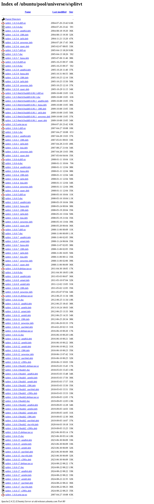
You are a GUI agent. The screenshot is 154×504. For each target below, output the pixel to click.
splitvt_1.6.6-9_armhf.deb (17, 284)
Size (71, 12)
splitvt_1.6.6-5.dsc (14, 198)
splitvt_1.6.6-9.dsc (14, 272)
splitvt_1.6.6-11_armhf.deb (18, 315)
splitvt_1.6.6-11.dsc (14, 299)
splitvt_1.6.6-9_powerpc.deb (18, 292)
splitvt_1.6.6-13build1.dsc (17, 370)
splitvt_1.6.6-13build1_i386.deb (20, 385)
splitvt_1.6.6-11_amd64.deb (18, 303)
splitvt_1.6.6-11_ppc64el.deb (19, 327)
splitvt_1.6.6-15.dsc (14, 436)
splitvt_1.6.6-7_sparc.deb (17, 264)
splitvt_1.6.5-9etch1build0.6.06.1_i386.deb (25, 108)
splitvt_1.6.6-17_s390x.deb (18, 490)
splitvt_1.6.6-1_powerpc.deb (18, 151)
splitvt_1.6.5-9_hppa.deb (17, 73)
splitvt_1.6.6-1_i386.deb (16, 140)
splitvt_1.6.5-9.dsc (14, 66)
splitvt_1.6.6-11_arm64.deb (18, 307)
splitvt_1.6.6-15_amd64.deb (18, 440)
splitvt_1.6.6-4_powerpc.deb (18, 186)
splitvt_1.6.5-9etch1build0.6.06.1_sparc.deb (26, 120)
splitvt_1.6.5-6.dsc (14, 27)
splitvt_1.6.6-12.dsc (14, 335)
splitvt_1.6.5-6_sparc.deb (17, 46)
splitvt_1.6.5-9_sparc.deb (17, 89)
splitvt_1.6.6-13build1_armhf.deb (21, 381)
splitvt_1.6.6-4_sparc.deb (17, 190)
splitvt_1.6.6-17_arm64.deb (18, 475)
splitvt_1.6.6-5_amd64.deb (18, 202)
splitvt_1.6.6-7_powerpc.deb (18, 260)
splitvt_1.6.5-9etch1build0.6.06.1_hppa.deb (26, 105)
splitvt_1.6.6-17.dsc (14, 467)
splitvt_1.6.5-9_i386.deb (16, 77)
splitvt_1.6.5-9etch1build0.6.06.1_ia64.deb (25, 112)
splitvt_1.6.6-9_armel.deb (17, 280)
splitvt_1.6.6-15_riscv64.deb (18, 455)
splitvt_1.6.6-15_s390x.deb (18, 459)
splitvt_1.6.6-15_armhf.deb (18, 448)
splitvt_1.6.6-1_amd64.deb (18, 136)
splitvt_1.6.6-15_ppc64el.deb (19, 451)
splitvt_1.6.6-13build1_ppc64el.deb (22, 389)
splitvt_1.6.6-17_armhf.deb (18, 479)
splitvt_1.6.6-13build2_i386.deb (20, 416)
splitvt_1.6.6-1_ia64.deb (16, 144)
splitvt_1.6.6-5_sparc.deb (17, 225)
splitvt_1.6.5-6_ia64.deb (16, 38)
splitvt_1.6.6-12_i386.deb (17, 350)
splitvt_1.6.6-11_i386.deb (17, 319)
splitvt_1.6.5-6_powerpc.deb (18, 42)
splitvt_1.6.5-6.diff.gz (15, 23)
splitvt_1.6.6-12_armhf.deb (18, 346)
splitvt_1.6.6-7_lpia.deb (16, 257)
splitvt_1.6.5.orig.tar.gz (16, 124)
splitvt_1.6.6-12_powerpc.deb (19, 354)
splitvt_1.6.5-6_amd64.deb (18, 31)
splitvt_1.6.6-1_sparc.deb (17, 155)
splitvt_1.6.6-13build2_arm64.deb (21, 409)
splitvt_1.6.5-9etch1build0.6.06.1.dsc (22, 97)
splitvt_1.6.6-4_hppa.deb (17, 171)
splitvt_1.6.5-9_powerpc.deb (18, 85)
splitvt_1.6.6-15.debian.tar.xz (19, 432)
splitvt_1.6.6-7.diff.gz (15, 229)
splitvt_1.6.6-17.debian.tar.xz (19, 463)
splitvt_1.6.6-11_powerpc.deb (19, 323)
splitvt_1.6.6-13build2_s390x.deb (21, 428)
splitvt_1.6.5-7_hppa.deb (17, 58)
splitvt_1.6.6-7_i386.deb (16, 249)
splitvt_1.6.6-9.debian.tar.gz (18, 268)
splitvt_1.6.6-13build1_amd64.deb (21, 374)
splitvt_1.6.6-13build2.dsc (17, 401)
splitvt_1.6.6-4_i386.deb (16, 175)
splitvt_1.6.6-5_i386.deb (16, 210)
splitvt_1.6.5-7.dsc (14, 54)
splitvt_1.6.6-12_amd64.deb (18, 338)
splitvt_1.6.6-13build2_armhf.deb (21, 413)
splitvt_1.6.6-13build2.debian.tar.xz (22, 397)
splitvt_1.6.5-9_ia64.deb (16, 81)
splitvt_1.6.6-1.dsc (14, 132)
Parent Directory (13, 19)
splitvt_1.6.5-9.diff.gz (15, 62)
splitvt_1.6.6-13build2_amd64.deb (21, 405)
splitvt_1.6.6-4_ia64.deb (16, 179)
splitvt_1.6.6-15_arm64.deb (18, 444)
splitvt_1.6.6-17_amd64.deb (18, 471)
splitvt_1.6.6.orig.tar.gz (16, 494)
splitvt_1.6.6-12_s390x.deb (18, 362)
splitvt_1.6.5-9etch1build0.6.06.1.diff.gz (24, 93)
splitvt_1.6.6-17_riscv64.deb (18, 487)
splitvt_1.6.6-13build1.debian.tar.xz (22, 366)
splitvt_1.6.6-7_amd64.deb (18, 237)
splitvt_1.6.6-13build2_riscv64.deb (21, 424)
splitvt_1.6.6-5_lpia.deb (16, 218)
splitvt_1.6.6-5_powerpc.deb (18, 222)
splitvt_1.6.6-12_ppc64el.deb (19, 358)
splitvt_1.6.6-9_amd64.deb (18, 276)
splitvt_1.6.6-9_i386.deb (16, 288)
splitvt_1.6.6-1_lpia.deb (16, 147)
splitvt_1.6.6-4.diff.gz (15, 159)
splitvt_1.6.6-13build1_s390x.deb (21, 393)
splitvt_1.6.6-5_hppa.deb (17, 206)
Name (28, 12)
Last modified (59, 12)
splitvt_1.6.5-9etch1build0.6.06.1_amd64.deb (26, 101)
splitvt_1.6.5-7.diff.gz (15, 50)
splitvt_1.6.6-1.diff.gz (15, 128)
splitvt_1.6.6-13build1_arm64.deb (21, 377)
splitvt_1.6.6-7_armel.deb (17, 241)
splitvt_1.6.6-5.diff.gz (15, 194)
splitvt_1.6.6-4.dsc (14, 163)
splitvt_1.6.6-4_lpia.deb (16, 183)
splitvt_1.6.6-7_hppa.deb (17, 245)
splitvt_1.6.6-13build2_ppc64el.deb (22, 420)
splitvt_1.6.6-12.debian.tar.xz (19, 331)
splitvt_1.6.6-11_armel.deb (18, 311)
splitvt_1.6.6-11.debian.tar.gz (19, 296)
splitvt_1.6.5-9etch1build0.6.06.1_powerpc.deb (27, 116)
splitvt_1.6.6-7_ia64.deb (16, 253)
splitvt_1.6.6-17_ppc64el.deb (19, 483)
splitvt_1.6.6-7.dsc (14, 233)
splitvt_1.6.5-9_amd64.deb (18, 70)
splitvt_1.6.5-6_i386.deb (16, 34)
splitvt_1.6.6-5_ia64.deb (16, 214)
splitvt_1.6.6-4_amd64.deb (18, 167)
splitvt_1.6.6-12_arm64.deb (18, 342)
